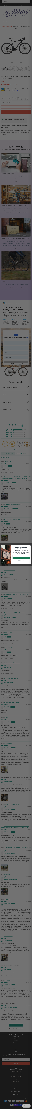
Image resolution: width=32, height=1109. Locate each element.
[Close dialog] (30, 545)
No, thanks (21, 562)
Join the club (21, 558)
